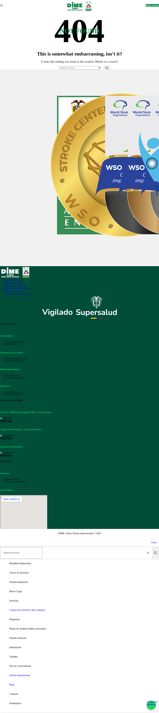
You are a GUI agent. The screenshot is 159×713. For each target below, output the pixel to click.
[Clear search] (100, 68)
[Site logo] (79, 11)
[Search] (107, 67)
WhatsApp (151, 702)
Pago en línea (152, 5)
